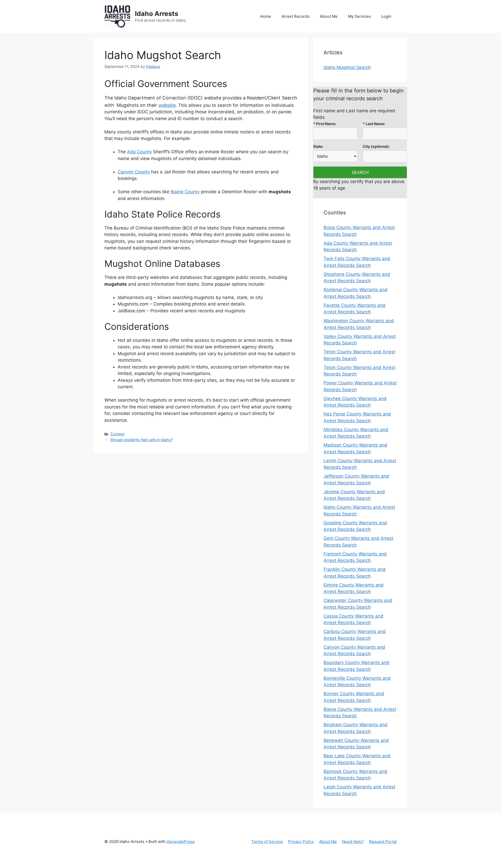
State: (318, 146)
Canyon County (134, 171)
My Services (359, 16)
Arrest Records (295, 16)
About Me (329, 16)
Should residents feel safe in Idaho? (141, 439)
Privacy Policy (301, 841)
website (167, 105)
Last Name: (374, 123)
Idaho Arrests (156, 13)
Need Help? (353, 841)
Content (117, 434)
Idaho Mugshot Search (347, 67)
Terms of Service (267, 841)
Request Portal (383, 841)
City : (376, 146)
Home (265, 16)
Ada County (139, 151)
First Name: (324, 123)
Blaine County (185, 191)
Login (386, 16)
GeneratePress (181, 841)
